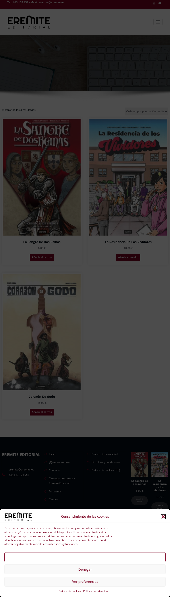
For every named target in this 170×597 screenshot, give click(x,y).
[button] (163, 516)
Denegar (85, 569)
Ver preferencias (85, 581)
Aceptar (85, 557)
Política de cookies (69, 591)
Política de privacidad (96, 591)
